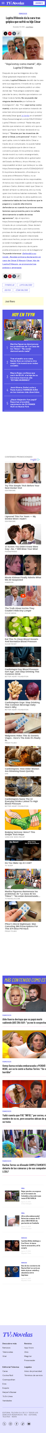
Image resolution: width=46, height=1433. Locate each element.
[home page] (15, 3)
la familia (25, 115)
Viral (23, 1188)
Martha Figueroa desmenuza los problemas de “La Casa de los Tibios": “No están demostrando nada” (24, 347)
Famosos (23, 14)
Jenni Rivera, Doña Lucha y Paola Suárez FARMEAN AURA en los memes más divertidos (24, 389)
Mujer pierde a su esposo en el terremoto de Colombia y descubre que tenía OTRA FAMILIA (31, 1194)
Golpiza (7, 290)
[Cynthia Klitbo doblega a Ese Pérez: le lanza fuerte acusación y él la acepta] (12, 1245)
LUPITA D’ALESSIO (25, 285)
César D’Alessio (22, 290)
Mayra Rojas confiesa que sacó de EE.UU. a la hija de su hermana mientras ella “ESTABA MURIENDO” (24, 376)
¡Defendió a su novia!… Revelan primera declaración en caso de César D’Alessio (21, 257)
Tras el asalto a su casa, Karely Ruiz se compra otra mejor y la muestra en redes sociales (24, 362)
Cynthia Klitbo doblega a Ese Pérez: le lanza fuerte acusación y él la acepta (30, 1244)
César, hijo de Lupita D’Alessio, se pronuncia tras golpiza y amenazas (20, 264)
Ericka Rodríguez (26, 1204)
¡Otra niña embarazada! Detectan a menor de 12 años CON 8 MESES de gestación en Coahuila (30, 1219)
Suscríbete (39, 3)
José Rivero (29, 27)
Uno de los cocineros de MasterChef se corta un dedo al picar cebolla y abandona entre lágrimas (30, 1270)
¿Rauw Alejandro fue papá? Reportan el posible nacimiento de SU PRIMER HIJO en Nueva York (23, 403)
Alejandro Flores (26, 1253)
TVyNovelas (9, 285)
